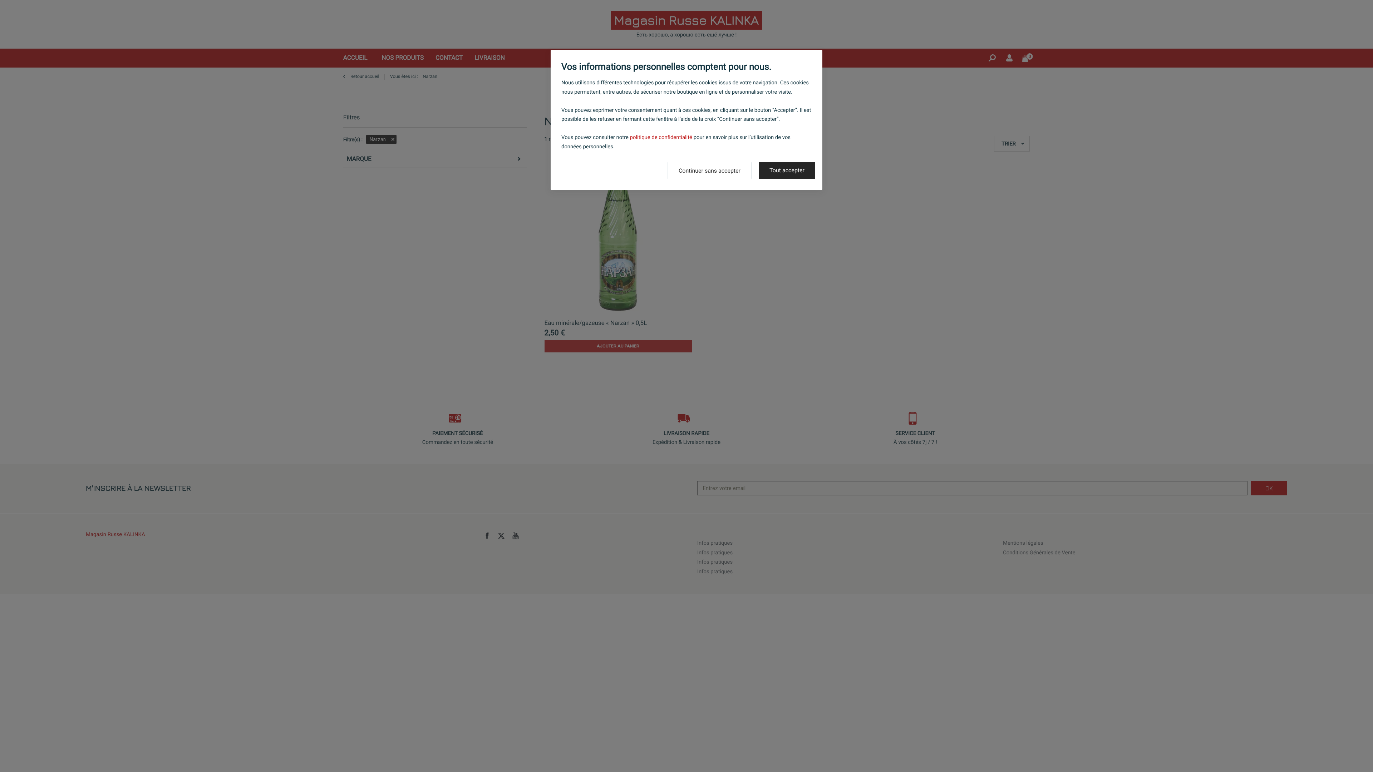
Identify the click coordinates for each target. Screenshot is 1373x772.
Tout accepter (786, 170)
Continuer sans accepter (709, 170)
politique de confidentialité (661, 137)
